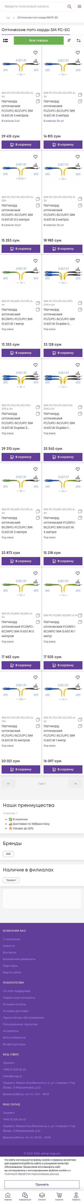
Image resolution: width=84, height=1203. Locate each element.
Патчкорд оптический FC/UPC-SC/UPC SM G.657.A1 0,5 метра (17, 212)
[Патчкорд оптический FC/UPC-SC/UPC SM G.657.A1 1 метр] (63, 692)
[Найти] (69, 6)
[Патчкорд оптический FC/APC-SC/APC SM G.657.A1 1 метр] (63, 588)
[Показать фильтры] (78, 40)
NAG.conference (14, 1038)
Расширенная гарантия (20, 1024)
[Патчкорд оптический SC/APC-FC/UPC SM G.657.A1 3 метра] (21, 484)
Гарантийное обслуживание (23, 1018)
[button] (79, 6)
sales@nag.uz (12, 1076)
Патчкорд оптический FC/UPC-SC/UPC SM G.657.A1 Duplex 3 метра (17, 421)
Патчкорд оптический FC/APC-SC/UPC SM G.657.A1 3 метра (60, 525)
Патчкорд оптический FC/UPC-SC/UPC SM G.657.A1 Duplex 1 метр (59, 421)
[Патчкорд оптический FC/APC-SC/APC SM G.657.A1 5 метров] (21, 588)
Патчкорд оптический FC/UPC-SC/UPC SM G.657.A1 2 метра (59, 212)
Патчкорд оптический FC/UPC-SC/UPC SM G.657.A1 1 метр (59, 733)
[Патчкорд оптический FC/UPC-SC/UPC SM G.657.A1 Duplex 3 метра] (21, 379)
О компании (11, 939)
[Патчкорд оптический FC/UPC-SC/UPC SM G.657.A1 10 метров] (21, 692)
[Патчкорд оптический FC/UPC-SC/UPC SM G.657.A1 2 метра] (63, 171)
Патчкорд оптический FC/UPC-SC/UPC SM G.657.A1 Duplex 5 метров (59, 317)
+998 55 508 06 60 (14, 1069)
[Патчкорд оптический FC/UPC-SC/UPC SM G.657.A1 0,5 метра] (21, 171)
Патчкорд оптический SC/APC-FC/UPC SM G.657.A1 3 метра (17, 525)
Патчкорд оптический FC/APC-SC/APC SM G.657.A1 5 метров (18, 629)
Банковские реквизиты (19, 959)
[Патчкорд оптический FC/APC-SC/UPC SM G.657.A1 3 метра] (63, 484)
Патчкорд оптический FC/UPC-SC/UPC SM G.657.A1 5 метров (17, 108)
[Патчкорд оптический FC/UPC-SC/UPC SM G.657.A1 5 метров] (21, 67)
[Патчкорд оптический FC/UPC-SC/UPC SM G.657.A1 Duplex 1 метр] (63, 380)
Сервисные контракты (19, 998)
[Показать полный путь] (8, 17)
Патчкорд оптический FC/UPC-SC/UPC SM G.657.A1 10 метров (17, 733)
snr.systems (11, 1031)
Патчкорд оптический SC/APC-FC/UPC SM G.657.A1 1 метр (17, 317)
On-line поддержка (16, 991)
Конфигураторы (14, 1044)
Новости (9, 946)
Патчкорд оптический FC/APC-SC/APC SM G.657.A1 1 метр (60, 629)
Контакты (9, 952)
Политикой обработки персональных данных (31, 1174)
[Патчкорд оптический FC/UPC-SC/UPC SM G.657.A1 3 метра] (63, 67)
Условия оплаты (14, 1004)
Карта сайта (12, 972)
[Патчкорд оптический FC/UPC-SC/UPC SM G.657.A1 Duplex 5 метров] (63, 275)
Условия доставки (16, 1011)
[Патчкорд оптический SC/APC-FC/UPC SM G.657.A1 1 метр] (21, 275)
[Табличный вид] (5, 40)
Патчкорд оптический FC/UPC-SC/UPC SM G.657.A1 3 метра (59, 108)
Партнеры (10, 966)
